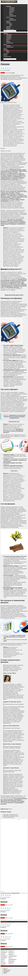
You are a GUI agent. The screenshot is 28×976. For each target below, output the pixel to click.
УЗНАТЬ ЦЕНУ (14, 470)
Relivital (4, 902)
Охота (8, 17)
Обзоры (8, 26)
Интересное (4, 921)
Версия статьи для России (9, 102)
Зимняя (11, 14)
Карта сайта (6, 970)
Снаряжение (12, 15)
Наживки (11, 9)
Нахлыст (11, 11)
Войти (5, 972)
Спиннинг (11, 10)
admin (13, 72)
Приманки (11, 961)
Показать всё (15, 893)
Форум (8, 28)
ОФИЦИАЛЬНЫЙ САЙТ (14, 421)
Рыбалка (8, 6)
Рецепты (8, 22)
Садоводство (10, 29)
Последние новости (6, 893)
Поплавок (12, 7)
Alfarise (4, 915)
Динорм (5, 64)
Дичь (10, 25)
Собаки (11, 18)
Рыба (10, 24)
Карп (10, 13)
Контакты (6, 971)
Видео (8, 21)
